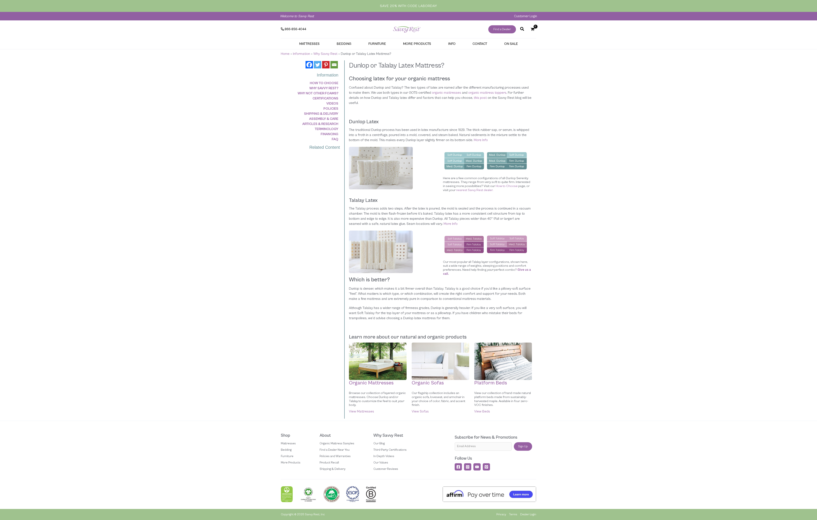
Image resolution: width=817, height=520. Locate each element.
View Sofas (420, 411)
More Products (290, 462)
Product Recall (329, 462)
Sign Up (523, 446)
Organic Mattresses (371, 383)
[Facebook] (309, 64)
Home (285, 54)
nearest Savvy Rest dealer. (474, 190)
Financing (329, 134)
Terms (513, 514)
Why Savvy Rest (325, 54)
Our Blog (379, 443)
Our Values (380, 462)
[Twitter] (317, 64)
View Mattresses (361, 411)
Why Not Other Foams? (318, 93)
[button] (502, 29)
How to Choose (324, 83)
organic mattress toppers (487, 93)
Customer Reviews (385, 469)
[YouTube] (477, 466)
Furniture (287, 456)
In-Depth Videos (383, 456)
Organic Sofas (428, 383)
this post (480, 98)
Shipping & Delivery (321, 114)
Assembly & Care (323, 119)
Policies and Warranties (335, 456)
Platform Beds (490, 383)
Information (301, 54)
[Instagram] (467, 466)
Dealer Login (528, 514)
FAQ (335, 139)
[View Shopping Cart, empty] (532, 29)
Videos (332, 103)
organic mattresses (446, 93)
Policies (330, 109)
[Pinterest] (326, 64)
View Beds (482, 411)
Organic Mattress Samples (337, 443)
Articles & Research (320, 124)
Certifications (325, 98)
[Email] (334, 64)
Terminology (326, 129)
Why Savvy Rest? (323, 88)
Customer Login (525, 16)
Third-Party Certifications (390, 450)
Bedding (286, 450)
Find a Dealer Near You (335, 450)
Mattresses (288, 443)
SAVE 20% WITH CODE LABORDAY (408, 6)
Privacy (501, 514)
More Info (481, 140)
